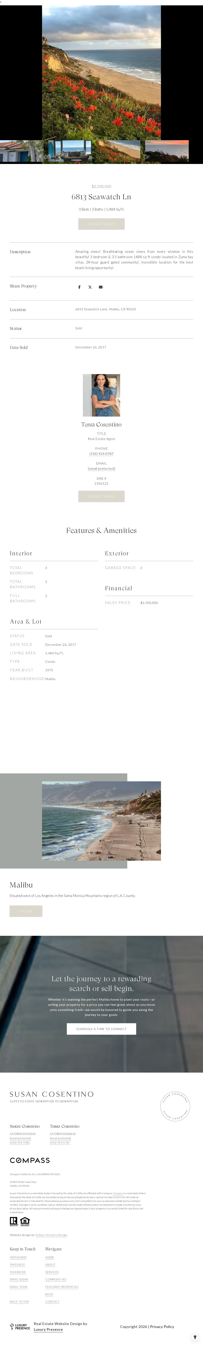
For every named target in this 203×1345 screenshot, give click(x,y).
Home (49, 1257)
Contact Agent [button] (101, 224)
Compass (118, 1193)
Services (51, 1272)
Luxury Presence (48, 1329)
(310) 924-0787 (101, 453)
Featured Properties (61, 1286)
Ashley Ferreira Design (51, 1235)
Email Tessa (19, 1286)
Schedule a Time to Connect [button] (101, 1029)
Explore (26, 911)
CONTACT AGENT (101, 496)
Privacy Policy (162, 1326)
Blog (49, 1294)
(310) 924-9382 (20, 1142)
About (50, 1264)
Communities (55, 1279)
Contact (52, 1301)
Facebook (18, 1272)
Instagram (18, 1257)
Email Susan (19, 1279)
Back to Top (19, 1301)
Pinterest (17, 1264)
